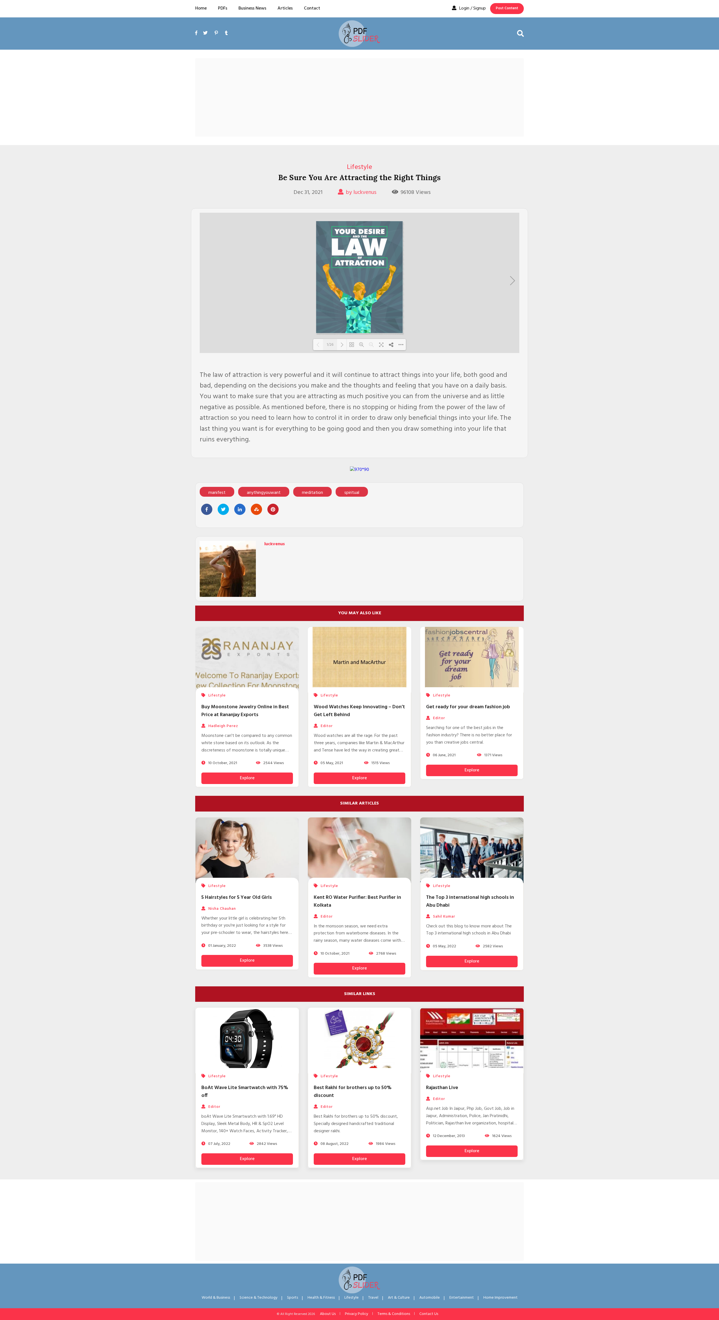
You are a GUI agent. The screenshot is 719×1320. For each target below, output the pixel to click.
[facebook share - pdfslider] (206, 509)
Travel (373, 1297)
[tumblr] (226, 33)
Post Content (507, 8)
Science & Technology (258, 1297)
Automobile (429, 1297)
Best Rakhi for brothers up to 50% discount (353, 1092)
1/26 (330, 344)
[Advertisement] (359, 97)
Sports (292, 1297)
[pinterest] (216, 33)
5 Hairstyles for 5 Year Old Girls (236, 897)
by (361, 192)
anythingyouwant (264, 492)
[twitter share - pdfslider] (223, 509)
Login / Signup (472, 8)
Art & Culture (399, 1297)
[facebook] (197, 39)
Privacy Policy (356, 1314)
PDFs (222, 8)
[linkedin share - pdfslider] (239, 509)
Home (201, 8)
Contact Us (428, 1314)
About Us (328, 1314)
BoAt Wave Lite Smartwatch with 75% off (244, 1092)
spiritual (351, 492)
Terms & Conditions (393, 1314)
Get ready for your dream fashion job (468, 707)
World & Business (216, 1297)
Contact (312, 8)
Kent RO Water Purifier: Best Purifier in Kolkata (357, 901)
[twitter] (205, 33)
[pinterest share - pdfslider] (273, 509)
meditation (312, 492)
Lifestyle (359, 167)
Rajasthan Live (442, 1088)
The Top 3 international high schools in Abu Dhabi (470, 901)
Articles (285, 8)
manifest (217, 492)
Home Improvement (500, 1297)
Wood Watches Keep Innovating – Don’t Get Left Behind (359, 711)
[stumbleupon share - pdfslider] (256, 509)
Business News (252, 8)
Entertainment (461, 1297)
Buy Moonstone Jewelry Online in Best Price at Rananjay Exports (245, 711)
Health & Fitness (321, 1297)
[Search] (520, 33)
